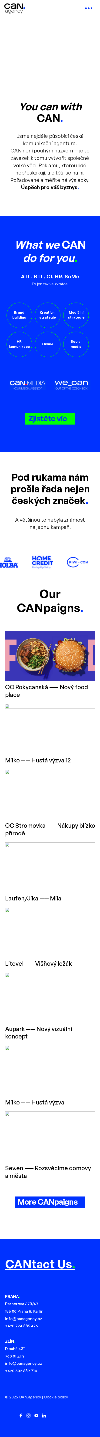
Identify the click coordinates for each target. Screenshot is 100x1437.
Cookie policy (56, 1396)
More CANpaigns (48, 1201)
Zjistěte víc (47, 418)
